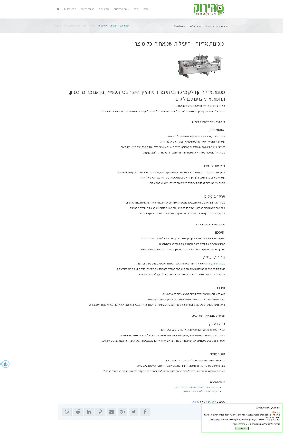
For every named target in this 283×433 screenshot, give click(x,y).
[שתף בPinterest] (100, 412)
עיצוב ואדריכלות (121, 9)
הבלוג (113, 25)
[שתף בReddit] (78, 412)
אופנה (146, 9)
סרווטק (195, 401)
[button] (5, 364)
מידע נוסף (104, 9)
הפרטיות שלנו (214, 419)
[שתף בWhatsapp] (67, 412)
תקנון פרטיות (70, 9)
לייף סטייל (103, 25)
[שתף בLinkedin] (89, 412)
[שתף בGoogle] (122, 412)
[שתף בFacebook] (145, 412)
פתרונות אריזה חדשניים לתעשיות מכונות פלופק (196, 387)
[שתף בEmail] (111, 412)
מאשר (242, 428)
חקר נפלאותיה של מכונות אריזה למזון (200, 391)
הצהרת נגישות (87, 9)
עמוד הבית (123, 25)
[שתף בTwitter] (133, 412)
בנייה (136, 9)
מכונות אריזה (219, 263)
